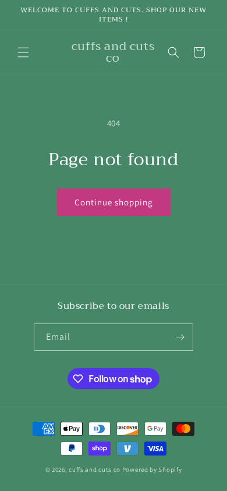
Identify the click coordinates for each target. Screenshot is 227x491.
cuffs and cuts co (94, 469)
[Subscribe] (180, 337)
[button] (23, 52)
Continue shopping (114, 202)
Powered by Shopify (152, 469)
